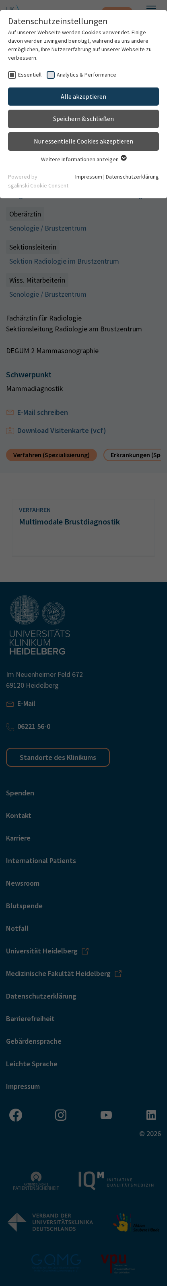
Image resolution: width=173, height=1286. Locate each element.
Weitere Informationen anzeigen (80, 159)
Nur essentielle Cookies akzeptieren (83, 141)
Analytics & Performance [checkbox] (86, 74)
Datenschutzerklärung (132, 176)
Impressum (88, 176)
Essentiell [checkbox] (29, 74)
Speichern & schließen (83, 118)
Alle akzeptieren (83, 96)
